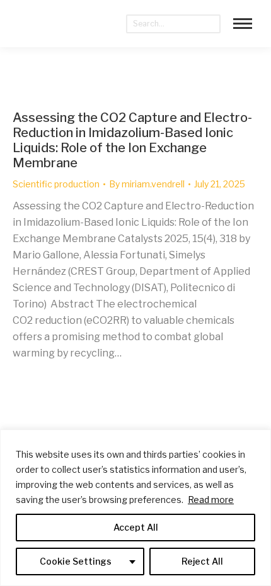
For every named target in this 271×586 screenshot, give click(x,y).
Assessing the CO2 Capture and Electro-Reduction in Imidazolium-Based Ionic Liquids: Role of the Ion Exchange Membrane (132, 140)
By (147, 184)
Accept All (135, 527)
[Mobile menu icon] (242, 23)
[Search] (211, 23)
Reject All (202, 561)
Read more (211, 499)
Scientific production (56, 184)
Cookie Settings (76, 561)
